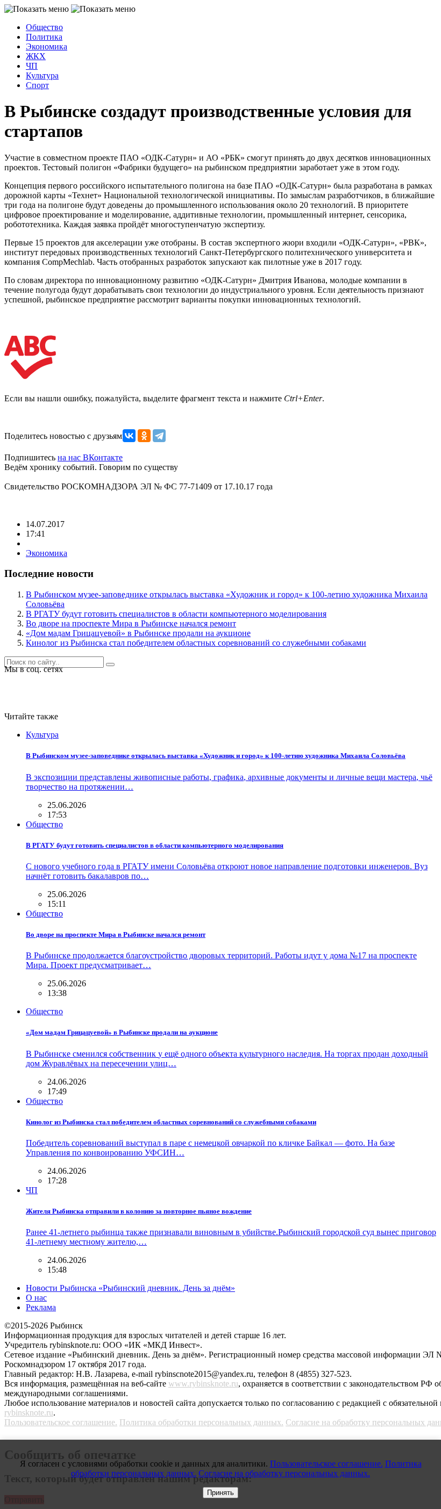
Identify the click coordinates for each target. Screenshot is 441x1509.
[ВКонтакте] (129, 435)
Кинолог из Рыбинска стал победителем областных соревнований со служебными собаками (196, 642)
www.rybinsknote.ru (203, 1383)
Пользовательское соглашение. (60, 1422)
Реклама (41, 1307)
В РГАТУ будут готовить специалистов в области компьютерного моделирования (176, 613)
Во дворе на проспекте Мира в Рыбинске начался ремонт (131, 623)
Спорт (37, 85)
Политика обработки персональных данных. (201, 1422)
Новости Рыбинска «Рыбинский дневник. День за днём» (130, 1288)
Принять (220, 1493)
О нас (36, 1297)
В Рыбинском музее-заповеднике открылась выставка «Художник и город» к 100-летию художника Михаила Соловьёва (216, 756)
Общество (44, 27)
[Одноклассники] (144, 435)
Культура (42, 75)
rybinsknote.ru (28, 1412)
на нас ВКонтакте (90, 457)
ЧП (32, 65)
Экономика (46, 46)
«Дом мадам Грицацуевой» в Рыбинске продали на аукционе (138, 633)
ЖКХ (36, 56)
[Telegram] (159, 435)
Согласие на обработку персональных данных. (284, 1473)
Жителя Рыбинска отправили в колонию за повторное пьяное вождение (139, 1211)
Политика (44, 36)
